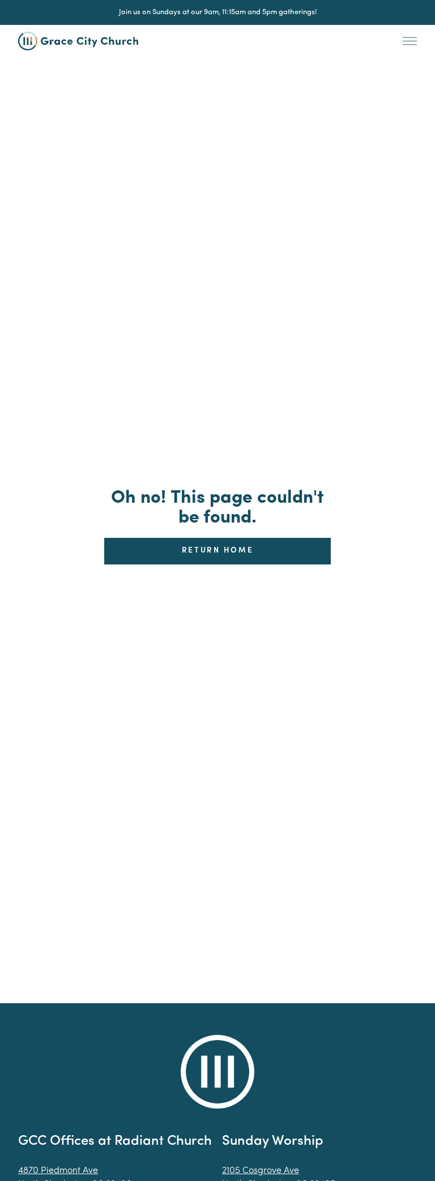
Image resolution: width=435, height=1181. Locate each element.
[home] (84, 41)
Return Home (218, 550)
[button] (410, 41)
